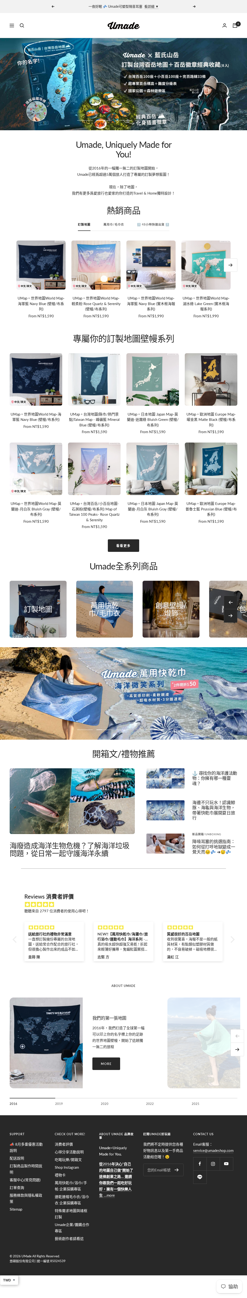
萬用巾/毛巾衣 (113, 224)
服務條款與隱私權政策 (26, 1198)
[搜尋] (22, 25)
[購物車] (235, 25)
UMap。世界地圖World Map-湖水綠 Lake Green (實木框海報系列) (206, 303)
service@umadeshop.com (213, 1150)
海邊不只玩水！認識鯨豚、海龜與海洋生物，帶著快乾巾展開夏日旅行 (213, 810)
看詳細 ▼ (151, 6)
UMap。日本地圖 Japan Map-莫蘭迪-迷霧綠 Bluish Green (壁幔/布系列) (153, 419)
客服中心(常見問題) (25, 1180)
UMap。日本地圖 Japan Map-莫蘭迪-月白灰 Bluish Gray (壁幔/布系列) (153, 508)
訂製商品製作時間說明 (26, 1169)
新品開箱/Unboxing (206, 834)
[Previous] (237, 1036)
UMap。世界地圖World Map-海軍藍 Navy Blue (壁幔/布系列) (41, 303)
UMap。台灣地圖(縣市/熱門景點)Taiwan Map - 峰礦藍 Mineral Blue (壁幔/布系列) (94, 419)
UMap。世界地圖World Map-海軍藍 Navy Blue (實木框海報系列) (151, 303)
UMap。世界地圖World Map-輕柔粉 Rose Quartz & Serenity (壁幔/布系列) (96, 303)
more (106, 1064)
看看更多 (123, 546)
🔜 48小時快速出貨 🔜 (153, 224)
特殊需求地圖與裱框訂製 (71, 1213)
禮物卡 (60, 1175)
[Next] (237, 1049)
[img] (126, 904)
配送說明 (17, 1158)
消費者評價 (64, 1144)
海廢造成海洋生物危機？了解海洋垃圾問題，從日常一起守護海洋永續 (69, 849)
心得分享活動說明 (69, 1152)
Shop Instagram (67, 1167)
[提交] (177, 1170)
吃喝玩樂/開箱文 (68, 1159)
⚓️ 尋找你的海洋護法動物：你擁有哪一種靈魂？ (214, 778)
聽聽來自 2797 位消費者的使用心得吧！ (56, 911)
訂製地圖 (84, 224)
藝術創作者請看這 (69, 1238)
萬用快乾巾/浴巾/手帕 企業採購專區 (71, 1186)
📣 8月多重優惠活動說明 (26, 1147)
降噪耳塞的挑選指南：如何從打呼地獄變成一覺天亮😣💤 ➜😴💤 (213, 846)
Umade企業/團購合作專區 (72, 1227)
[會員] (224, 25)
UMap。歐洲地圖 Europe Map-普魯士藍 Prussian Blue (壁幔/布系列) (211, 508)
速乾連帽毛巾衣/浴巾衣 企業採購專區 (72, 1199)
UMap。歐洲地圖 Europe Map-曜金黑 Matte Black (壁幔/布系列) (211, 419)
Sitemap (16, 1209)
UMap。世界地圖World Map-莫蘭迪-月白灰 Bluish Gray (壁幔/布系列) (36, 508)
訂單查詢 (17, 1187)
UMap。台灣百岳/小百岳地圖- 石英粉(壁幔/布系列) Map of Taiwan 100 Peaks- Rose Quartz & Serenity (94, 511)
